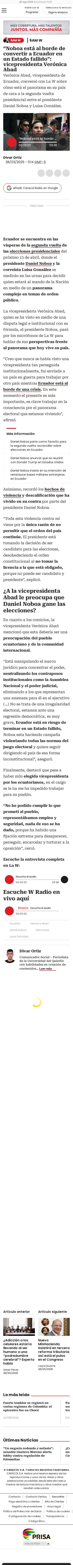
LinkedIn (57, 173)
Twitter (49, 173)
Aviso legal (54, 1506)
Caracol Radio (13, 10)
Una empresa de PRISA (36, 1534)
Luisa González (19, 936)
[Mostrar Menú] (4, 10)
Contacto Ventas (36, 1496)
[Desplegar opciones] (62, 142)
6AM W (36, 40)
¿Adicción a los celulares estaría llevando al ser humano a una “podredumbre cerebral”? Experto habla (18, 1352)
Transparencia (55, 1516)
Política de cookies (58, 1511)
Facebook (41, 173)
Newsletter (58, 1496)
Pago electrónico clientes (24, 1501)
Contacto (14, 1496)
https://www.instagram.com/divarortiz (29, 158)
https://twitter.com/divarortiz (25, 158)
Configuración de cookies (25, 1516)
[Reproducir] (12, 142)
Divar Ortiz (12, 157)
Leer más (45, 968)
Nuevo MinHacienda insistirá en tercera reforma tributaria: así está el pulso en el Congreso (54, 1350)
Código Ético (37, 1521)
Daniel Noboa (18, 930)
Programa (32, 12)
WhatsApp (66, 173)
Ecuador (15, 923)
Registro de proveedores (27, 1506)
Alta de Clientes (54, 1501)
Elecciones (42, 930)
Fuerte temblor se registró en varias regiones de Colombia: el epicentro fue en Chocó (27, 1406)
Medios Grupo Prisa (36, 1543)
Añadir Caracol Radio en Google (35, 188)
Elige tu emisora (58, 12)
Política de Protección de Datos (22, 1511)
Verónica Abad (39, 923)
